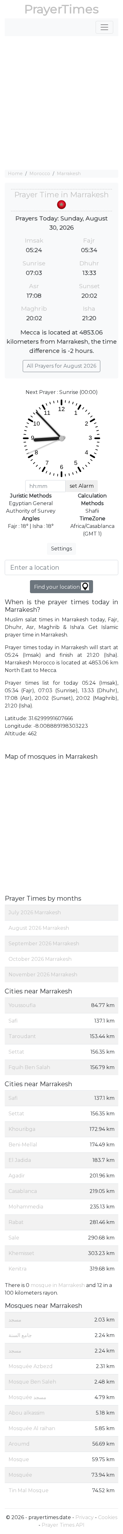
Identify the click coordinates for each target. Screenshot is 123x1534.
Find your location (57, 587)
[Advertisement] (61, 103)
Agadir (17, 1176)
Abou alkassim (26, 1413)
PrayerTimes (61, 9)
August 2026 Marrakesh (39, 928)
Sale (14, 1238)
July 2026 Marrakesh (35, 913)
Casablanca (23, 1191)
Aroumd (19, 1444)
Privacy (84, 1517)
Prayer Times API (63, 1525)
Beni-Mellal (23, 1145)
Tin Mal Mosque (29, 1490)
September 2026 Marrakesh (44, 944)
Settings (61, 549)
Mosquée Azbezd (31, 1366)
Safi (13, 1021)
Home (15, 173)
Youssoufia (22, 1005)
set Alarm (82, 486)
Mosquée (20, 1475)
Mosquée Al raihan (32, 1428)
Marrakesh (69, 173)
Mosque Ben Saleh (32, 1382)
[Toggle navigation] (104, 27)
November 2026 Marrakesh (43, 975)
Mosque (19, 1459)
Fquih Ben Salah (29, 1067)
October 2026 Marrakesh (40, 959)
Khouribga (22, 1129)
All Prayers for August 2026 (61, 366)
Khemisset (21, 1253)
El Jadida (20, 1160)
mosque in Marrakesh (58, 1285)
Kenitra (17, 1269)
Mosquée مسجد (27, 1397)
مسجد (15, 1320)
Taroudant (22, 1036)
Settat (16, 1052)
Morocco (39, 173)
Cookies (107, 1517)
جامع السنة (20, 1335)
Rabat (16, 1222)
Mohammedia (26, 1207)
